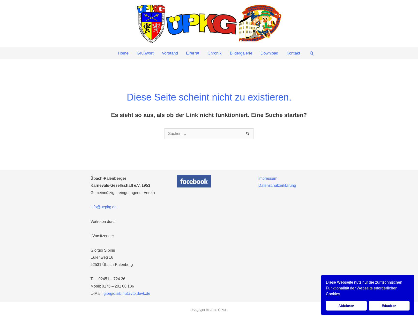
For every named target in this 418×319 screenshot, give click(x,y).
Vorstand (170, 53)
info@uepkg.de (103, 207)
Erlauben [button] (389, 306)
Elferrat (192, 53)
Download (269, 53)
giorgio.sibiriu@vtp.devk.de (127, 293)
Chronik (215, 53)
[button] (311, 53)
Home (123, 53)
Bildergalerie (241, 53)
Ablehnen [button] (346, 306)
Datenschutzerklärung (277, 185)
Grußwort (145, 53)
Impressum (267, 178)
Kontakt (293, 53)
